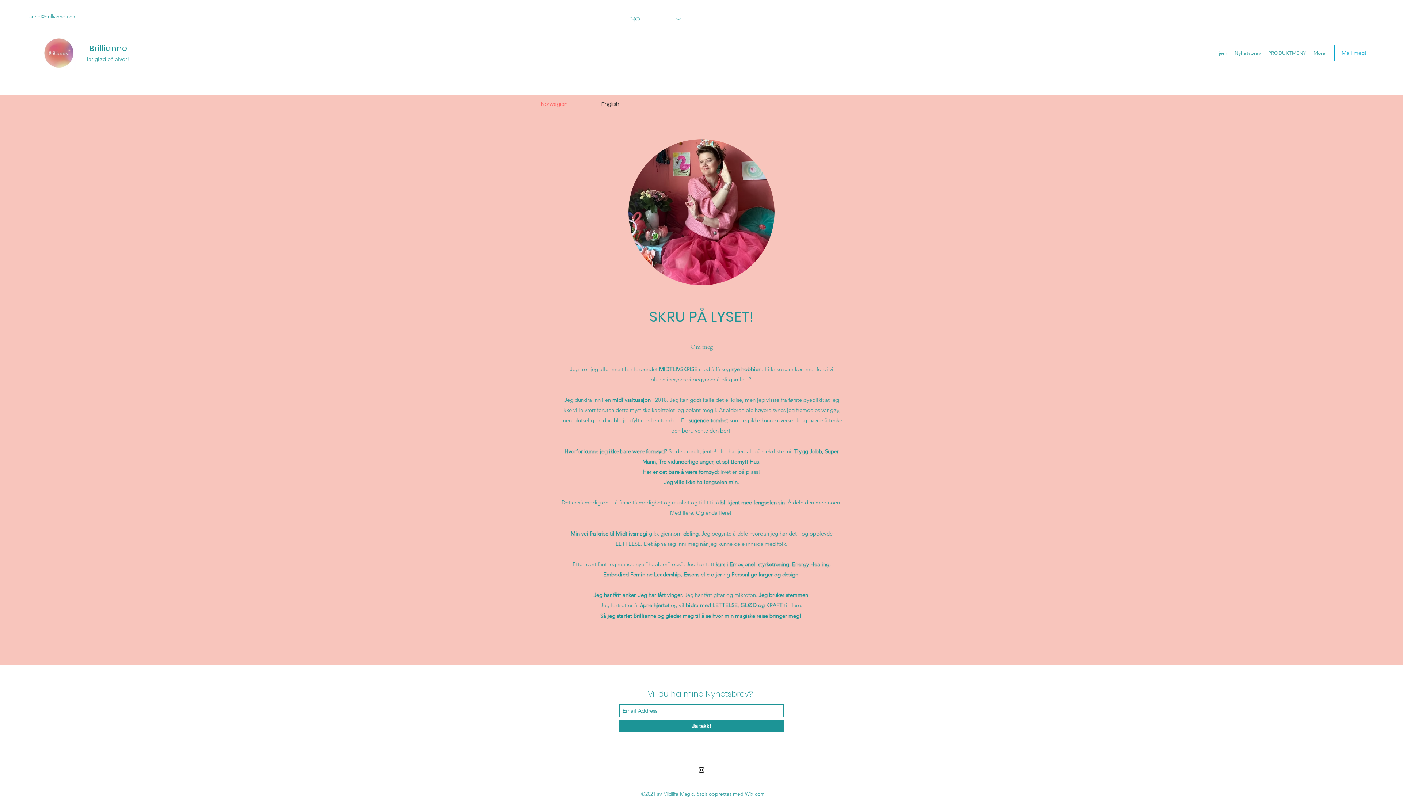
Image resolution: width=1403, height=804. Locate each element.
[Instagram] (701, 770)
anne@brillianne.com (53, 16)
